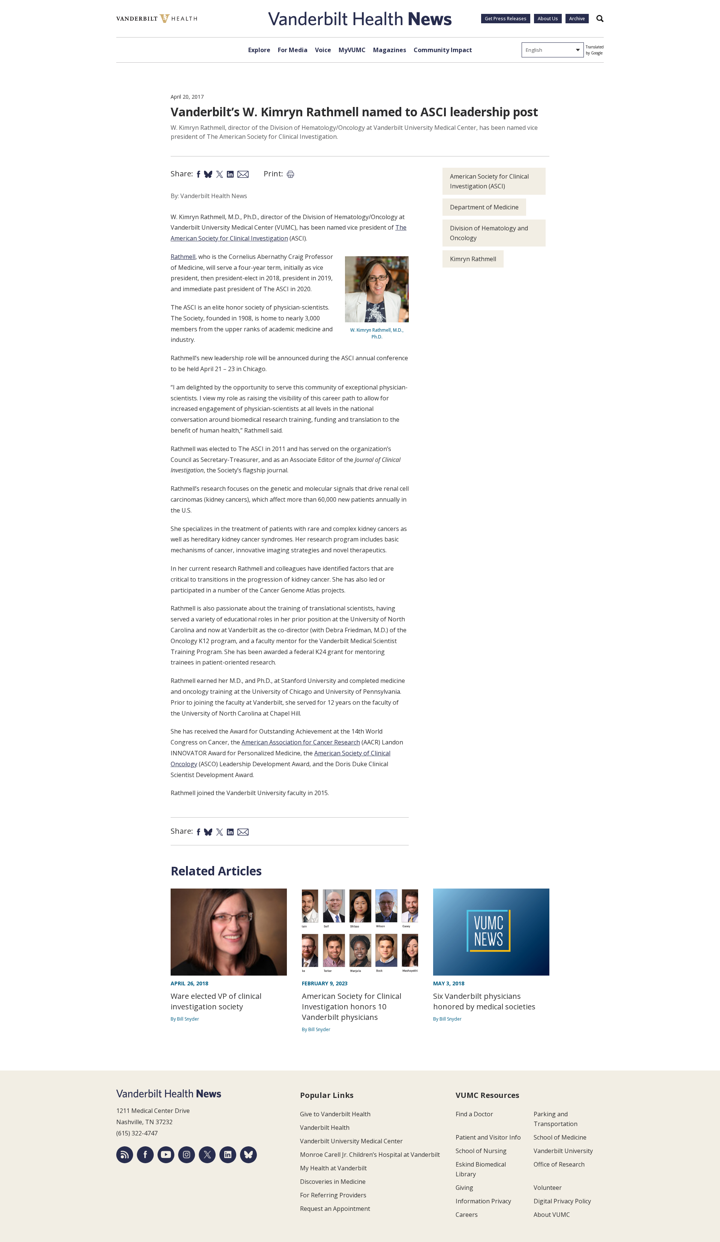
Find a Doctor (474, 1114)
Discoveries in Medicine (333, 1181)
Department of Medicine (484, 207)
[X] (207, 1154)
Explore (259, 50)
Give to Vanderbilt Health (335, 1114)
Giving (464, 1187)
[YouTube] (166, 1154)
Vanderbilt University (563, 1151)
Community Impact (443, 50)
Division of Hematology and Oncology (489, 233)
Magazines (389, 50)
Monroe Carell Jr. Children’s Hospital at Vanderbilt (370, 1154)
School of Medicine (560, 1137)
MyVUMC (352, 50)
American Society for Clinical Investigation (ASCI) (489, 181)
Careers (467, 1214)
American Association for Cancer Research (301, 742)
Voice (323, 50)
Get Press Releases (505, 18)
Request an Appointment (335, 1208)
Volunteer (548, 1187)
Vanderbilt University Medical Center (351, 1141)
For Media (293, 50)
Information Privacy (483, 1201)
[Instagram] (186, 1154)
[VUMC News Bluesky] (248, 1154)
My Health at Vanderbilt (333, 1168)
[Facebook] (145, 1154)
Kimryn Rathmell (473, 259)
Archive (577, 18)
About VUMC (552, 1214)
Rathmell (183, 257)
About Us (548, 18)
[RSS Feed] (124, 1154)
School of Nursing (481, 1151)
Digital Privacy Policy (562, 1201)
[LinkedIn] (227, 1154)
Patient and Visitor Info (488, 1137)
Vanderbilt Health (325, 1127)
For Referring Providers (333, 1195)
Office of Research (559, 1164)
